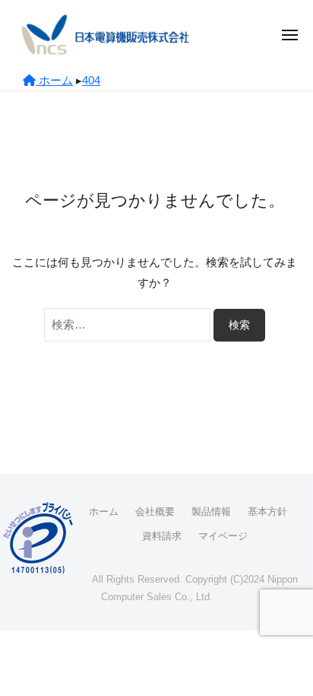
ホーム (104, 511)
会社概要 (155, 511)
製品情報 (211, 511)
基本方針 (267, 511)
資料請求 (162, 536)
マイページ (223, 536)
